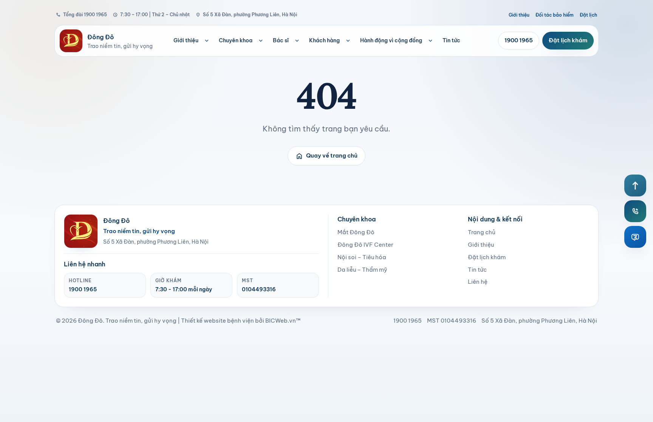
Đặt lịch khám (568, 40)
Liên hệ (477, 281)
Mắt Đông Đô (355, 232)
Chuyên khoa (235, 40)
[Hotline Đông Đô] (635, 211)
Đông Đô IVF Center (365, 244)
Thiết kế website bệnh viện (217, 320)
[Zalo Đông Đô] (635, 237)
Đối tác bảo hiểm (554, 15)
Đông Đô (90, 320)
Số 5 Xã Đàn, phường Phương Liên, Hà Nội (246, 14)
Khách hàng (324, 40)
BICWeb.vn (280, 320)
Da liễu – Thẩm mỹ (362, 269)
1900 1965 (518, 40)
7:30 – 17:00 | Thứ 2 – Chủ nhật (151, 14)
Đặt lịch (588, 15)
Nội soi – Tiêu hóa (361, 257)
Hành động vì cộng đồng (391, 40)
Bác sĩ (281, 40)
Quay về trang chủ (326, 156)
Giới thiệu (519, 15)
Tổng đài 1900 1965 (81, 14)
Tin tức (451, 40)
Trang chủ (481, 232)
